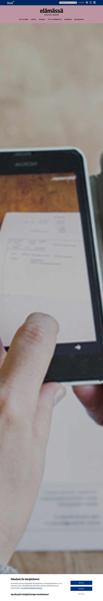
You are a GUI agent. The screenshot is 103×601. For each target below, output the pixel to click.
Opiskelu (42, 19)
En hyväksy (81, 588)
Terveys (33, 19)
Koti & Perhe (23, 19)
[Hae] (75, 2)
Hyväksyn (81, 583)
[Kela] (10, 2)
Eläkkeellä (68, 19)
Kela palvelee (79, 19)
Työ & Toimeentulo (55, 19)
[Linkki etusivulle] (51, 10)
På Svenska (81, 2)
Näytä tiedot (81, 594)
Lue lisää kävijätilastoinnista (31, 588)
